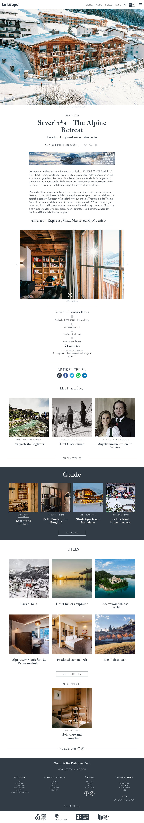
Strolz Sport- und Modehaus (88, 521)
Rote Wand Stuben (23, 522)
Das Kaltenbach (115, 660)
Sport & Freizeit (34, 440)
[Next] (127, 264)
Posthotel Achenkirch (72, 660)
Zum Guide (72, 533)
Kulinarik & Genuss (121, 440)
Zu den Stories (72, 458)
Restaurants (23, 516)
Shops (61, 515)
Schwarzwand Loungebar (72, 736)
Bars (78, 730)
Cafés (126, 515)
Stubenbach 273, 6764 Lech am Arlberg (72, 320)
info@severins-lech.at (72, 334)
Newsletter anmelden (72, 769)
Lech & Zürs (72, 115)
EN (133, 5)
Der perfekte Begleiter (28, 444)
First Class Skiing (72, 444)
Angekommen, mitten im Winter (115, 445)
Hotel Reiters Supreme (72, 604)
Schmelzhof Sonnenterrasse (120, 521)
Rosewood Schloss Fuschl (115, 605)
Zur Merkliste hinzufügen (63, 145)
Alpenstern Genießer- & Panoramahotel (29, 661)
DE (130, 5)
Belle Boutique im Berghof (55, 521)
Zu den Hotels (72, 674)
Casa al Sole (28, 604)
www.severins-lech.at (72, 341)
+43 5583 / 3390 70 (72, 327)
